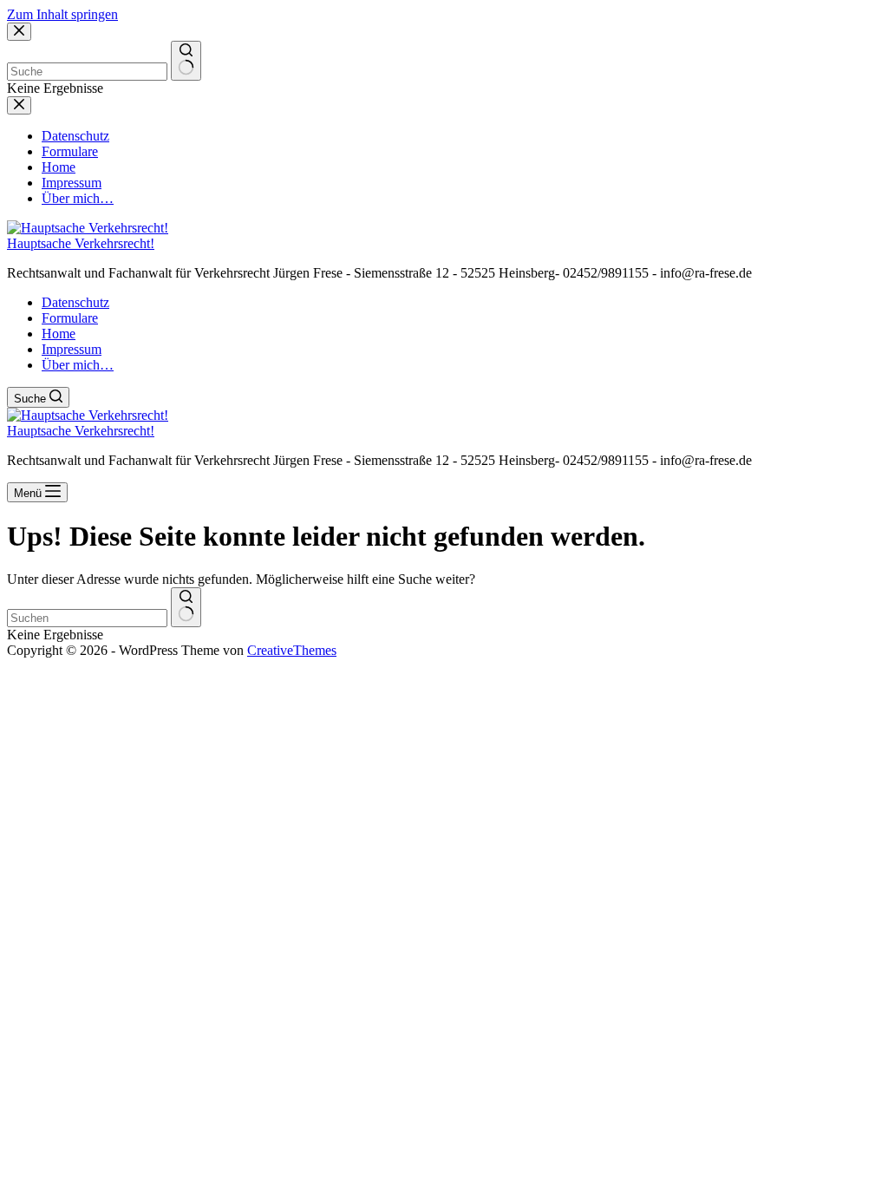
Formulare (70, 318)
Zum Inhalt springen (62, 14)
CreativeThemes (291, 650)
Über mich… (78, 364)
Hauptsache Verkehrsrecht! (80, 243)
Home (58, 333)
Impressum (71, 349)
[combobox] (87, 618)
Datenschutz (75, 302)
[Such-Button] (186, 607)
